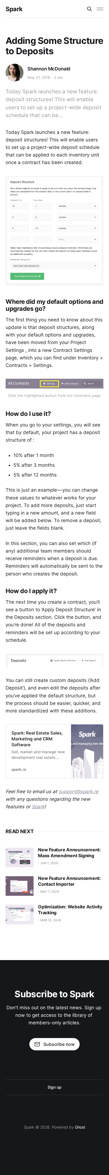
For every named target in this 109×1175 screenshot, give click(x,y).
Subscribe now (59, 1044)
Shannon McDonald (48, 69)
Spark (14, 9)
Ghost (80, 1127)
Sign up (54, 1087)
